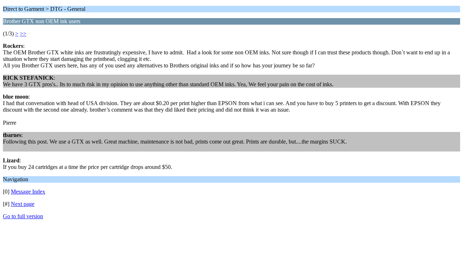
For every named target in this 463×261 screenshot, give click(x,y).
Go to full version (23, 216)
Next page (22, 204)
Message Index (28, 191)
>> (23, 33)
